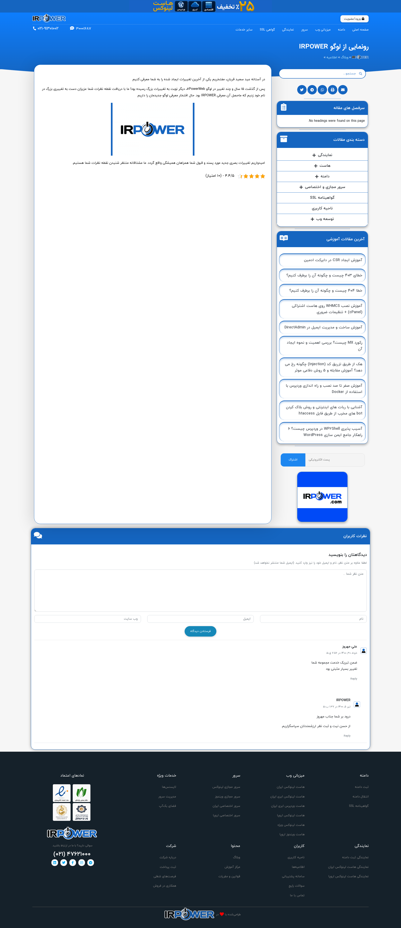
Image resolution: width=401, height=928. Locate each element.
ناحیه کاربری (322, 208)
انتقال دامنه (361, 797)
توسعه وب (325, 219)
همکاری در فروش (164, 886)
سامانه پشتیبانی (293, 876)
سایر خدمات (244, 30)
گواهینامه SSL (322, 197)
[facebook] (72, 862)
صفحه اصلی (360, 30)
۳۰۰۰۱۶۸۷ (83, 28)
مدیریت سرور (167, 797)
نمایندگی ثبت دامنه (355, 857)
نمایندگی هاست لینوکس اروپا (348, 876)
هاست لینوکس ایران (291, 787)
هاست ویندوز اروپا (292, 834)
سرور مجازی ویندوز (227, 797)
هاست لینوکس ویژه (291, 825)
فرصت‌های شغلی (165, 876)
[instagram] (81, 862)
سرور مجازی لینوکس (226, 787)
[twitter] (63, 862)
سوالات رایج (297, 886)
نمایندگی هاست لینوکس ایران (348, 867)
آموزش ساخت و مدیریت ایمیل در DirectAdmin (323, 327)
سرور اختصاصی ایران (226, 806)
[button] (343, 89)
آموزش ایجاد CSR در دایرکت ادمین (333, 260)
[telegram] (90, 862)
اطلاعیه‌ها (298, 867)
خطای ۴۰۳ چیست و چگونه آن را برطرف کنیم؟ (324, 275)
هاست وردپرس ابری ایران (288, 806)
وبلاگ (236, 857)
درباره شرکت (168, 857)
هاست (325, 165)
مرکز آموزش (232, 867)
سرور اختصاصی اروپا (226, 815)
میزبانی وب (323, 30)
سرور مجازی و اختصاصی (325, 187)
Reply (353, 679)
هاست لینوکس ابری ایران (287, 797)
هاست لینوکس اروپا (291, 815)
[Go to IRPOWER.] (360, 57)
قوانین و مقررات (229, 876)
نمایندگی (288, 30)
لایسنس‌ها (169, 787)
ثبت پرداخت (168, 867)
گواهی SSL (267, 30)
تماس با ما (297, 895)
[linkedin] (54, 862)
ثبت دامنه (362, 787)
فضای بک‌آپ (167, 806)
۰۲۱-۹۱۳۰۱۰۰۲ (48, 29)
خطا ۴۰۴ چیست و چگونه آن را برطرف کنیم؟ (325, 290)
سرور (304, 30)
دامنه (341, 30)
